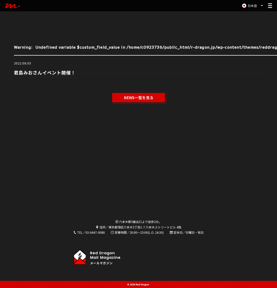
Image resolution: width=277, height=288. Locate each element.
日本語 (252, 5)
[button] (270, 5)
